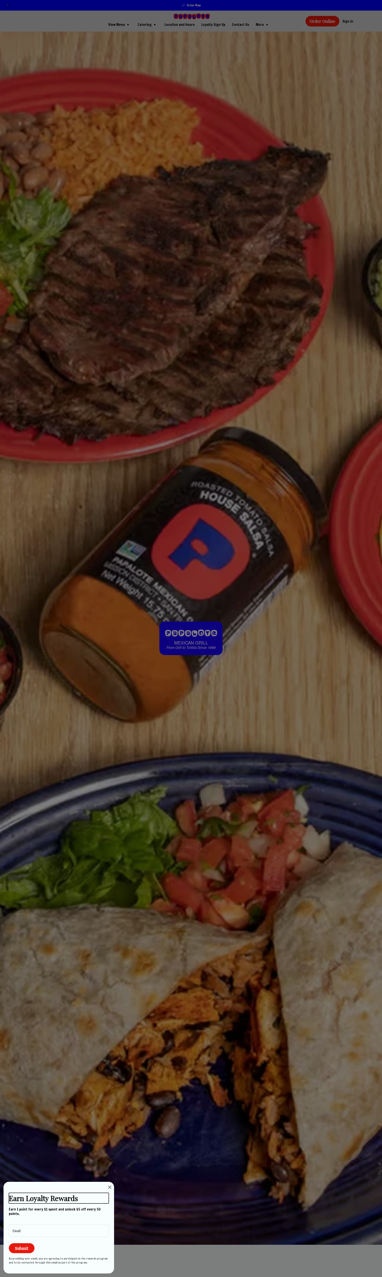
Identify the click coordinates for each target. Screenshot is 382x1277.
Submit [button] (21, 1248)
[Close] (109, 1187)
